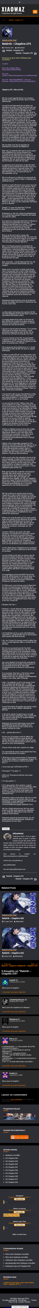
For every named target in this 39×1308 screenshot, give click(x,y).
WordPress (22, 1300)
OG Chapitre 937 (11, 1179)
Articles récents (15, 828)
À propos (6, 828)
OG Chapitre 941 (11, 1167)
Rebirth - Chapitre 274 (14, 50)
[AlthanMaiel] (7, 840)
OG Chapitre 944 (11, 1158)
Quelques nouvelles (12, 1155)
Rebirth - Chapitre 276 (24, 53)
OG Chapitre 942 (11, 1164)
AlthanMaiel (21, 48)
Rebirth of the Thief (9, 40)
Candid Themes (24, 1302)
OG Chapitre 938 (11, 1176)
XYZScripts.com (30, 1307)
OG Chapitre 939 (11, 1173)
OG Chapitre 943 (11, 1161)
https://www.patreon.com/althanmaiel (22, 75)
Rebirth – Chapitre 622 (13, 953)
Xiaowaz (13, 9)
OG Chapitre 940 (11, 1170)
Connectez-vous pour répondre (13, 992)
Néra (7, 1257)
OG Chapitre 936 (11, 1182)
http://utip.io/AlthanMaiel (11, 70)
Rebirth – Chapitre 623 (13, 918)
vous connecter (16, 1099)
